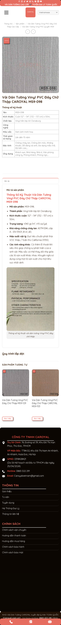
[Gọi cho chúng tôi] (33, 2)
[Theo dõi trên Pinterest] (35, 2)
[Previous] (3, 394)
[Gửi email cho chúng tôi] (30, 2)
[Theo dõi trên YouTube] (41, 2)
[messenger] (11, 622)
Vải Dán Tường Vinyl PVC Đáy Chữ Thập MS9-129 (15, 402)
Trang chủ (8, 24)
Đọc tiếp (7, 419)
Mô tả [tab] (6, 181)
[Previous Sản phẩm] (33, 31)
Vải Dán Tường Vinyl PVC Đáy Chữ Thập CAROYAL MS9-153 (45, 403)
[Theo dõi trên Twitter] (27, 2)
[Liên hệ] (30, 622)
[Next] (57, 394)
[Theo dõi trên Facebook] (19, 2)
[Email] (50, 622)
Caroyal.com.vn (12, 618)
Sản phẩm (20, 24)
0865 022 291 (23, 471)
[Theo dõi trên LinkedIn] (38, 2)
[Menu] (6, 12)
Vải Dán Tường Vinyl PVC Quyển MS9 (38, 27)
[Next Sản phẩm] (27, 31)
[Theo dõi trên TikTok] (24, 2)
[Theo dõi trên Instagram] (22, 2)
